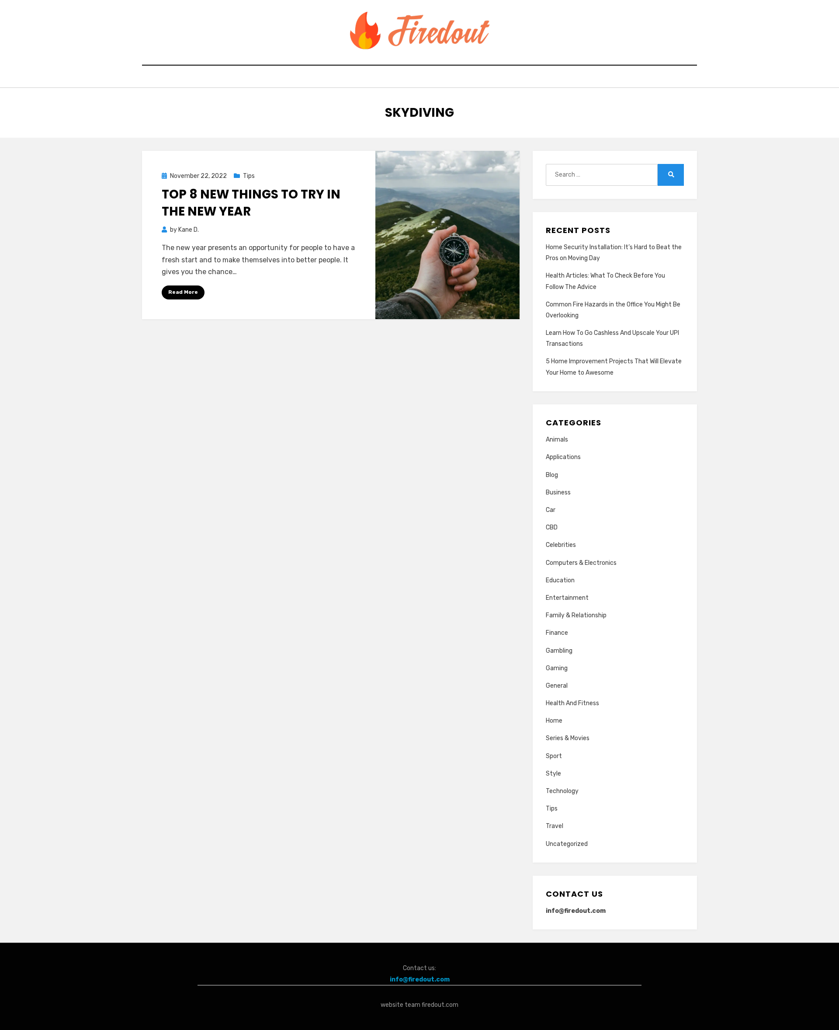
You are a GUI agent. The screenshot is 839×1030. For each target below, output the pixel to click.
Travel (554, 826)
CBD (552, 527)
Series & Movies (567, 738)
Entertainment (567, 598)
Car (550, 510)
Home (554, 720)
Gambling (559, 650)
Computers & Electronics (581, 563)
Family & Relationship (576, 615)
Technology (562, 791)
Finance (557, 633)
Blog (552, 475)
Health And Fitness (572, 703)
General (557, 685)
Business (558, 492)
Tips (249, 176)
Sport (554, 756)
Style (553, 773)
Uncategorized (567, 844)
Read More (183, 292)
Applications (563, 457)
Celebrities (561, 545)
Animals (557, 439)
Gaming (557, 668)
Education (560, 580)
